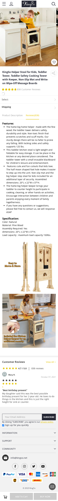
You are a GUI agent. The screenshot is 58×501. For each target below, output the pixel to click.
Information (9, 432)
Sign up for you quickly (17, 425)
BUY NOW (45, 496)
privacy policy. (47, 421)
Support (7, 440)
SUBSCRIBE (48, 417)
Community (9, 448)
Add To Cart (21, 496)
